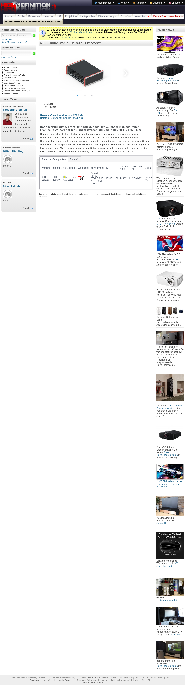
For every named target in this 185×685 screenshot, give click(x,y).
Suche (21, 16)
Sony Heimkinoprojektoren (167, 79)
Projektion (71, 16)
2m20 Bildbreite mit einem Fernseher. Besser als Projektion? (169, 484)
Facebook (34, 680)
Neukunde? (6, 39)
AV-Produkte (9, 73)
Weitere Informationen (92, 682)
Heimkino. (175, 634)
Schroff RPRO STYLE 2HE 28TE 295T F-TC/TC (32, 21)
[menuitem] (104, 2)
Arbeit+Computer (10, 68)
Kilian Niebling (13, 151)
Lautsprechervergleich (167, 600)
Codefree (126, 16)
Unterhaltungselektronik (13, 86)
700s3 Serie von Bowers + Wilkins (169, 406)
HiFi (59, 16)
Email (26, 138)
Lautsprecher (87, 16)
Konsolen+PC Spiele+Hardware (16, 81)
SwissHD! (161, 523)
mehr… (26, 131)
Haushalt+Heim (10, 78)
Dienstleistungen (108, 16)
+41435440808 (93, 678)
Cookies (68, 680)
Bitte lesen (64, 37)
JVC (158, 218)
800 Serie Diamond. (167, 564)
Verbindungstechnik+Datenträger (17, 91)
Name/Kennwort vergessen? (14, 42)
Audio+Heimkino (10, 70)
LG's (177, 259)
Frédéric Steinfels (15, 109)
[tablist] (96, 172)
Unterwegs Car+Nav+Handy (15, 88)
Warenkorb (141, 16)
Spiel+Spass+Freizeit (12, 83)
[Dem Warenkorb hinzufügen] (81, 179)
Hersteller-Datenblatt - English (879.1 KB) (61, 118)
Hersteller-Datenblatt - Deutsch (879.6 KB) (61, 115)
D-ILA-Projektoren (165, 224)
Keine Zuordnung (11, 94)
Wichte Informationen (81, 32)
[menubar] (138, 2)
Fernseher (34, 16)
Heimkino (48, 16)
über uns (9, 16)
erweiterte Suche (9, 57)
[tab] (53, 159)
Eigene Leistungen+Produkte (15, 75)
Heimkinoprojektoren (167, 666)
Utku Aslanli (11, 186)
